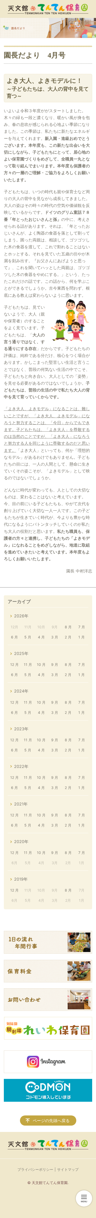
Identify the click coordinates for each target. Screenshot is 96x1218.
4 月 (41, 637)
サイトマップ (68, 1169)
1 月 (81, 637)
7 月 (81, 627)
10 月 (41, 664)
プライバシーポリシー (35, 1169)
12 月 (14, 664)
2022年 (21, 766)
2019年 (21, 879)
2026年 (21, 615)
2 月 (68, 637)
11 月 (28, 664)
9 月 (54, 664)
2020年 (21, 841)
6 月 (14, 637)
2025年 (21, 653)
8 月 (68, 627)
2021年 (21, 803)
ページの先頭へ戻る (51, 1120)
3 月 (54, 637)
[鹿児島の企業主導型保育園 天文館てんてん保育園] (48, 9)
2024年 (21, 691)
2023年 (21, 728)
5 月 (27, 637)
